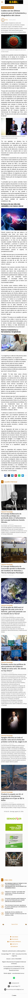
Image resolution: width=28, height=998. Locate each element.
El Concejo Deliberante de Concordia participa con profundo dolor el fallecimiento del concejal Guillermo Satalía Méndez (13, 518)
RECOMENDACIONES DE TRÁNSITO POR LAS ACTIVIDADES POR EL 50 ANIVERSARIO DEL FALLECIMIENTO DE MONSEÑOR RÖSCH (16, 886)
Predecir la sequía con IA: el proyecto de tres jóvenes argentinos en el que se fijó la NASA (12, 797)
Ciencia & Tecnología (7, 7)
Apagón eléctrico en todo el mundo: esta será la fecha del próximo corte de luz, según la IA (14, 739)
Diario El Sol (14, 924)
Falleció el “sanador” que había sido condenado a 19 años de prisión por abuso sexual (15, 893)
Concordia (14, 937)
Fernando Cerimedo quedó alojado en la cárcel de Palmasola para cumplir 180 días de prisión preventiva (15, 900)
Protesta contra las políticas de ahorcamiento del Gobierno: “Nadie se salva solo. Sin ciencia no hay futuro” (13, 667)
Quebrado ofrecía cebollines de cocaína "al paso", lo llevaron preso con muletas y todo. (16, 913)
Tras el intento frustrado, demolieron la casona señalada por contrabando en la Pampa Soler (16, 907)
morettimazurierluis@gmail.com (15, 989)
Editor (6, 20)
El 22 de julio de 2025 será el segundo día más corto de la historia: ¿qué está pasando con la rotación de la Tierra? (13, 610)
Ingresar (15, 946)
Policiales (14, 939)
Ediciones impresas (15, 941)
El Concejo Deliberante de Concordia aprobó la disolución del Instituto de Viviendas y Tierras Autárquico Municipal (13, 569)
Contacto (15, 944)
